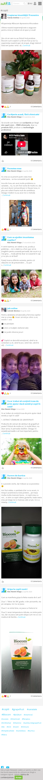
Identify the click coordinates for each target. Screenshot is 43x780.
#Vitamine (17, 723)
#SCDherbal (6, 723)
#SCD (9, 727)
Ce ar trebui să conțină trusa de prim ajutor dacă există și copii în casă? (23, 404)
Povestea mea (14, 168)
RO (31, 3)
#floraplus (26, 719)
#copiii (5, 709)
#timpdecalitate (7, 731)
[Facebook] (2, 768)
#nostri (16, 727)
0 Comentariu (36, 106)
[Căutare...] (24, 3)
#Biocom (6, 714)
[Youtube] (8, 768)
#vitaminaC (28, 715)
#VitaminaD (15, 719)
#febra (4, 735)
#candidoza (21, 731)
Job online (12, 308)
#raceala (4, 719)
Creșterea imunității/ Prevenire (23, 15)
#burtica (31, 731)
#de (3, 727)
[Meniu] (39, 4)
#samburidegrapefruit (32, 723)
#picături (17, 714)
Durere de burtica (16, 475)
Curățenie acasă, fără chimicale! (23, 114)
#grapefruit (18, 709)
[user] (35, 3)
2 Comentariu (36, 229)
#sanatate (32, 709)
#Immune (25, 727)
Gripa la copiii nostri (17, 589)
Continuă (26, 45)
